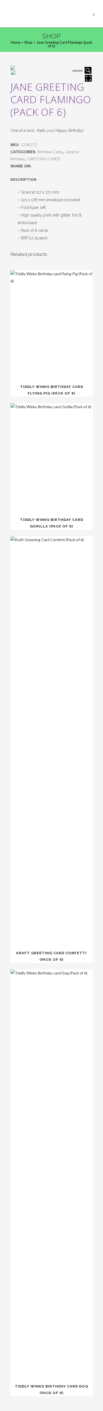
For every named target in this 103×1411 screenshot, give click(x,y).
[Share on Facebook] (35, 166)
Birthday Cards (50, 151)
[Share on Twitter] (40, 166)
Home (15, 42)
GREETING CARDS (43, 158)
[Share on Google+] (46, 166)
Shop (28, 42)
